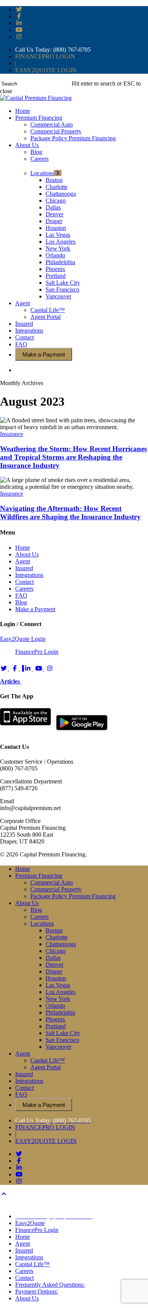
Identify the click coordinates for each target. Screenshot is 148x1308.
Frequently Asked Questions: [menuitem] (50, 1284)
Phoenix (55, 1019)
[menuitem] (53, 1216)
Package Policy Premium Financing (73, 896)
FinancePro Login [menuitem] (36, 1230)
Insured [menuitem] (24, 1250)
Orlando (55, 1005)
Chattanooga (61, 944)
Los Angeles (61, 992)
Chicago (56, 951)
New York (58, 999)
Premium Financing (38, 875)
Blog (21, 602)
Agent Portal (45, 1067)
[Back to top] (4, 1194)
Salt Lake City (63, 1033)
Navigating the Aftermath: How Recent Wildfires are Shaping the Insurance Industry (70, 512)
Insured (24, 568)
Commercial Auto (51, 882)
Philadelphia (60, 1012)
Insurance (11, 434)
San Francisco (62, 1040)
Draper (54, 971)
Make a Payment (35, 609)
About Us (27, 554)
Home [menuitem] (22, 1236)
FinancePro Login (36, 651)
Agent (22, 561)
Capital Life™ (47, 1060)
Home (22, 547)
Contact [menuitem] (24, 1278)
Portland (56, 1026)
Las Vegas (58, 985)
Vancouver (58, 1046)
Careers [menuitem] (24, 1271)
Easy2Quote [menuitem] (30, 1223)
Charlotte (57, 937)
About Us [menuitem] (27, 1298)
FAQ (21, 595)
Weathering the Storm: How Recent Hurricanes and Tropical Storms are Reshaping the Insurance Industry (73, 457)
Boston (54, 930)
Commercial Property (56, 889)
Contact (24, 582)
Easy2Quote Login (23, 639)
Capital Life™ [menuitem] (32, 1264)
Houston (56, 978)
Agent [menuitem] (22, 1243)
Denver (54, 964)
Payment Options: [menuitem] (36, 1291)
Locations (42, 923)
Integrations (29, 575)
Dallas (53, 957)
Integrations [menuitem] (29, 1257)
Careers (24, 588)
